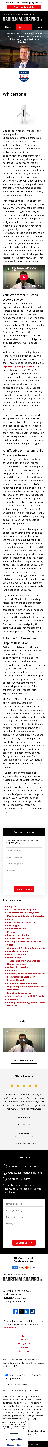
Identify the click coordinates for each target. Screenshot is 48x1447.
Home (8, 27)
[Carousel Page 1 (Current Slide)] (18, 1124)
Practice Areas (12, 900)
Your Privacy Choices (19, 1375)
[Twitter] (21, 1311)
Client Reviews (24, 1076)
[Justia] (32, 1311)
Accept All (14, 1434)
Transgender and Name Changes (23, 960)
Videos (24, 1021)
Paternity (12, 970)
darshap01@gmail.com (15, 1301)
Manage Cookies (13, 1378)
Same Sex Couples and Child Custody (25, 996)
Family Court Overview (18, 938)
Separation (12, 999)
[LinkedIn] (26, 1311)
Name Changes (14, 957)
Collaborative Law (16, 928)
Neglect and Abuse (16, 964)
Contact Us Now (24, 832)
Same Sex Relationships (19, 993)
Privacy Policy (24, 1343)
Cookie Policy (38, 1375)
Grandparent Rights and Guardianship (26, 948)
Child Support (14, 925)
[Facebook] (15, 1311)
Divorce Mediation (16, 954)
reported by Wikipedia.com (18, 366)
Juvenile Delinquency (17, 951)
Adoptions (12, 906)
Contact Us (24, 27)
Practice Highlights (16, 980)
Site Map (24, 1347)
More (40, 27)
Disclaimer (24, 1339)
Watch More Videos (24, 1060)
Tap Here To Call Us (24, 7)
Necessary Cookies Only (14, 1440)
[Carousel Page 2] (24, 1124)
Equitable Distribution (18, 935)
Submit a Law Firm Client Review (24, 1143)
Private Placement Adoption (21, 909)
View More (24, 1133)
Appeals (11, 919)
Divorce (11, 932)
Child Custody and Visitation (21, 922)
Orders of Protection (17, 967)
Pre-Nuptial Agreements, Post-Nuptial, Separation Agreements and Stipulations (25, 986)
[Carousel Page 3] (29, 1124)
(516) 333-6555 (18, 1297)
